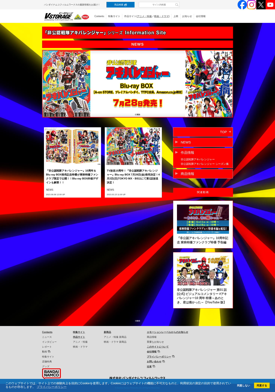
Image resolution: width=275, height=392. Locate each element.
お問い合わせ (154, 361)
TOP (223, 132)
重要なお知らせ (155, 341)
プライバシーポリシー (159, 356)
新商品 (107, 332)
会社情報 (201, 16)
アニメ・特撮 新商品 (115, 337)
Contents (99, 16)
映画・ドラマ (161, 16)
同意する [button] (262, 385)
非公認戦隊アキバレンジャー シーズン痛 (205, 164)
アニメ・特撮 (144, 16)
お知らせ (187, 16)
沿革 (149, 366)
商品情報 (187, 173)
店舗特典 (47, 361)
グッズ (45, 366)
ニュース (47, 337)
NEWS (186, 142)
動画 (44, 351)
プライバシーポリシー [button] (52, 386)
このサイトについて (158, 346)
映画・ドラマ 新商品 (115, 341)
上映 (175, 16)
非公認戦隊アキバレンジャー (198, 159)
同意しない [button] (243, 385)
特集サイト (114, 16)
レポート (47, 346)
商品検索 (118, 4)
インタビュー (49, 341)
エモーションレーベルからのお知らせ (167, 332)
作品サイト (79, 337)
